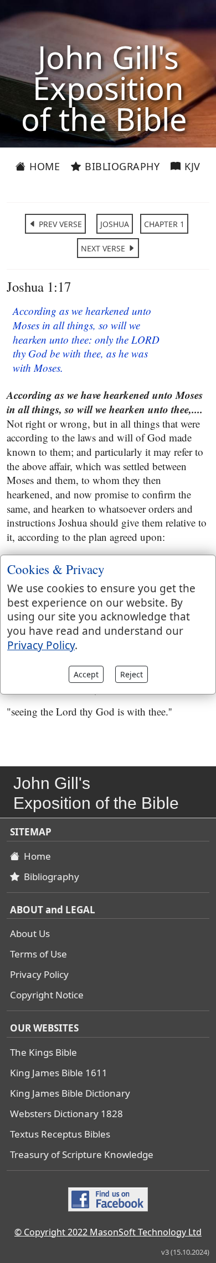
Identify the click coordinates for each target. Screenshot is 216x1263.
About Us (30, 933)
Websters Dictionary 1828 (66, 1113)
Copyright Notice (47, 994)
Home (43, 166)
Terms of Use (38, 954)
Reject (131, 674)
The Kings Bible (43, 1052)
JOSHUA (114, 224)
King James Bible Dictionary (70, 1093)
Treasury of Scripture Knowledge (81, 1154)
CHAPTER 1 (164, 224)
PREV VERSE (59, 224)
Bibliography (121, 166)
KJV (191, 166)
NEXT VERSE (104, 248)
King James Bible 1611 (58, 1072)
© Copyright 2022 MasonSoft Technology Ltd (108, 1232)
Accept (86, 674)
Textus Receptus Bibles (60, 1134)
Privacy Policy (39, 974)
